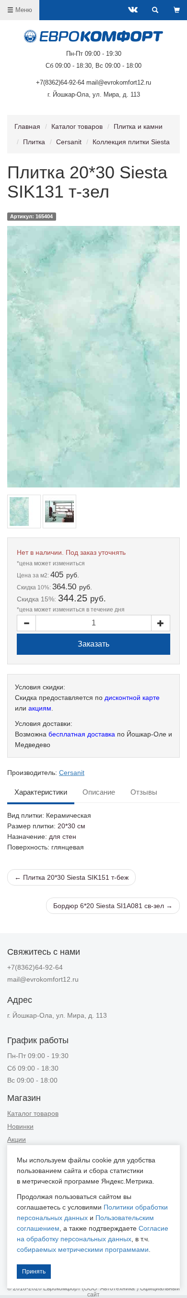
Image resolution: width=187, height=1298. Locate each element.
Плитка (34, 142)
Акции (16, 1139)
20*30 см (71, 826)
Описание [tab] (98, 792)
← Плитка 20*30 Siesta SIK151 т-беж (71, 877)
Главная (27, 126)
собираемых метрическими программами (83, 1249)
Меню (22, 9)
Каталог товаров (77, 126)
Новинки (20, 1126)
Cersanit (69, 142)
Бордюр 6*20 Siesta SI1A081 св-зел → (113, 906)
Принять (34, 1271)
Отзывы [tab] (143, 792)
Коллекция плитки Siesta (131, 142)
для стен (62, 836)
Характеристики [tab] (40, 792)
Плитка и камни (138, 126)
